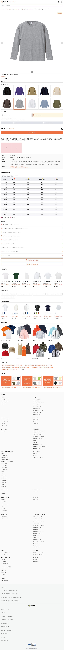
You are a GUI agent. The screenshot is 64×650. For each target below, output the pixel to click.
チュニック (35, 519)
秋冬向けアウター (5, 476)
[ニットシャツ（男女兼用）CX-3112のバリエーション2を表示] (47, 313)
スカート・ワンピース (5, 557)
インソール (4, 482)
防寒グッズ (4, 570)
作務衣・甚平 (35, 550)
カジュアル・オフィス (14, 167)
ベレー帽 (3, 503)
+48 (19, 281)
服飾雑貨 (3, 578)
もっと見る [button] (23, 369)
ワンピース (4, 561)
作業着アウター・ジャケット (39, 432)
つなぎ (34, 440)
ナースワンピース (36, 545)
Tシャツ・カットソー (19, 166)
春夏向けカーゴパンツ (37, 444)
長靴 (2, 473)
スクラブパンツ (5, 518)
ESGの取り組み (4, 640)
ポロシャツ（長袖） (37, 401)
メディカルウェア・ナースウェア (39, 514)
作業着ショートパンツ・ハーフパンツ (40, 446)
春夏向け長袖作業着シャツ (38, 434)
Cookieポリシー (4, 633)
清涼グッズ (4, 572)
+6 (61, 281)
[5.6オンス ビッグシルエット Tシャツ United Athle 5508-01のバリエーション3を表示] (59, 281)
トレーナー (4, 423)
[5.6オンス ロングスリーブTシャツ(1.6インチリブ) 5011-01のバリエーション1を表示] (34, 281)
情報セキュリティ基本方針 (7, 630)
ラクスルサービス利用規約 (7, 616)
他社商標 (3, 637)
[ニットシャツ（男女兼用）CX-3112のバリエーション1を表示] (45, 313)
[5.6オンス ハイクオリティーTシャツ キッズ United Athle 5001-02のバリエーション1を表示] (13, 281)
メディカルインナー (37, 546)
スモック (35, 442)
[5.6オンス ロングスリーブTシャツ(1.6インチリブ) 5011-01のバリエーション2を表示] (36, 281)
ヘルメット (4, 474)
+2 (51, 281)
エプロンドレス (36, 423)
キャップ (3, 431)
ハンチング (4, 499)
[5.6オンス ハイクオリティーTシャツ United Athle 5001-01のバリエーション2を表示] (4, 281)
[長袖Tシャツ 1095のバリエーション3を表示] (17, 313)
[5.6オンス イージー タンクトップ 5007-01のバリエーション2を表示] (25, 281)
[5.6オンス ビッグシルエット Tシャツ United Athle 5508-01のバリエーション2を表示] (57, 281)
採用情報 (3, 612)
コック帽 (3, 508)
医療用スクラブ (4, 514)
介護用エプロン (36, 535)
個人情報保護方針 (5, 623)
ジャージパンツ (5, 554)
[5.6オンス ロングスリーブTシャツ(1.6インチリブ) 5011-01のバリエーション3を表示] (38, 281)
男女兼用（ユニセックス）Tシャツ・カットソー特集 (42, 367)
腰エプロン (35, 421)
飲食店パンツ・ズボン (37, 489)
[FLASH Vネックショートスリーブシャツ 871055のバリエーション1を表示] (34, 313)
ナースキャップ (36, 543)
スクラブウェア (5, 516)
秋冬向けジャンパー (5, 459)
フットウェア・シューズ (37, 557)
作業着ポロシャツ (36, 414)
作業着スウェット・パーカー (7, 461)
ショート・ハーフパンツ (38, 457)
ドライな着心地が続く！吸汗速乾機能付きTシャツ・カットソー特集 (38, 365)
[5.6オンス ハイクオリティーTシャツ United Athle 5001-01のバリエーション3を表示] (7, 281)
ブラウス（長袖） (36, 408)
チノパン (35, 455)
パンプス (35, 559)
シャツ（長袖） (36, 404)
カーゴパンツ (4, 463)
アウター (2, 397)
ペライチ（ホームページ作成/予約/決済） (10, 600)
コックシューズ (36, 499)
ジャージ (2, 550)
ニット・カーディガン (37, 412)
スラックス (35, 453)
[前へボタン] (2, 43)
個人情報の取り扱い (5, 626)
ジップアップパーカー (6, 421)
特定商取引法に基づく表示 (7, 619)
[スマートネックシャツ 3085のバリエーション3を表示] (28, 313)
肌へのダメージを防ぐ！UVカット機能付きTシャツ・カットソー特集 (15, 367)
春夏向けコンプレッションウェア (39, 438)
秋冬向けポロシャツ (5, 478)
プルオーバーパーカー (6, 419)
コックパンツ (35, 491)
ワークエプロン (5, 469)
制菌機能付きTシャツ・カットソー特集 (9, 369)
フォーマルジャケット (6, 401)
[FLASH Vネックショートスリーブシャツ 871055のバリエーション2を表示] (36, 313)
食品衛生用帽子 (5, 510)
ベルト (3, 576)
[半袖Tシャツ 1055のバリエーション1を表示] (2, 313)
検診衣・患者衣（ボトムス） (39, 525)
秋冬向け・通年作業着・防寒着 (7, 451)
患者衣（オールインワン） (38, 531)
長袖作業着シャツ (5, 480)
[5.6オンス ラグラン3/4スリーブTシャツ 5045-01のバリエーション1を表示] (44, 281)
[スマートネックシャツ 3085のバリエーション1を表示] (24, 313)
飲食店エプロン (36, 417)
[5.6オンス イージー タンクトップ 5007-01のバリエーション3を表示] (28, 281)
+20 (40, 281)
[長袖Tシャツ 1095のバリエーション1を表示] (13, 313)
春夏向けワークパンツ (37, 448)
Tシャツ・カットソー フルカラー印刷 (54, 294)
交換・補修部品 (5, 580)
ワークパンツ (4, 465)
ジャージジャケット (5, 552)
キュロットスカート (5, 563)
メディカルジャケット (37, 518)
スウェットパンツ (5, 425)
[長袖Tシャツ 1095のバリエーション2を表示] (15, 313)
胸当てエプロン (36, 419)
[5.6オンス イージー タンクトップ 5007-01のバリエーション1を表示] (23, 281)
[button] (59, 13)
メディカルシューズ (37, 539)
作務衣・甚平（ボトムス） (38, 554)
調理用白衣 (4, 493)
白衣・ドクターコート (37, 516)
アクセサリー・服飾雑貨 (6, 566)
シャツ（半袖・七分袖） (38, 406)
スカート (3, 559)
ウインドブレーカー (5, 399)
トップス (34, 397)
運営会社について (5, 609)
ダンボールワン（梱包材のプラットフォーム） (11, 597)
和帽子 (3, 506)
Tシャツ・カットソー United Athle (8, 294)
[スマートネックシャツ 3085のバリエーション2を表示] (26, 313)
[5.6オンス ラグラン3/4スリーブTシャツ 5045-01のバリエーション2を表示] (47, 281)
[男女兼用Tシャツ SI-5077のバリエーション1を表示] (56, 313)
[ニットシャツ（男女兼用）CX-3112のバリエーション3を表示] (49, 313)
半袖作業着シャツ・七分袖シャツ (39, 436)
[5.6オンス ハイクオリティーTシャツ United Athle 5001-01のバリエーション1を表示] (2, 281)
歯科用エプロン (36, 537)
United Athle (12, 166)
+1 (40, 313)
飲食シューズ (35, 497)
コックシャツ (4, 491)
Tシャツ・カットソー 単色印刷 (8, 296)
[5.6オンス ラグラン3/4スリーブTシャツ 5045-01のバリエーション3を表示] (49, 281)
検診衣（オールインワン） (38, 533)
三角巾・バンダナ (5, 504)
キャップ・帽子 (4, 429)
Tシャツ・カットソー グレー (39, 294)
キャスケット (4, 501)
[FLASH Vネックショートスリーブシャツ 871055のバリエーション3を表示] (38, 313)
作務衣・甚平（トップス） (38, 552)
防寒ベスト (4, 486)
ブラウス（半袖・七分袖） (38, 410)
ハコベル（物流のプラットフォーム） (9, 593)
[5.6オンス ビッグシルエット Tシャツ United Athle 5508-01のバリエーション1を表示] (55, 281)
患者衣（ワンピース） (37, 527)
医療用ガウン (35, 529)
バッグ (3, 568)
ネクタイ (3, 574)
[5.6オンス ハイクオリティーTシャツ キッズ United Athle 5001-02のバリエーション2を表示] (15, 281)
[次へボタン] (62, 43)
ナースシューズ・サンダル (38, 541)
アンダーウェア (5, 467)
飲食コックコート (4, 489)
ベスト (3, 404)
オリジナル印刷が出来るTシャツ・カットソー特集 (12, 365)
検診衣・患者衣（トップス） (39, 521)
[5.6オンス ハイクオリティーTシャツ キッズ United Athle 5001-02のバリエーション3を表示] (17, 281)
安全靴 (3, 471)
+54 (9, 281)
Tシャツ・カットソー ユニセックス (24, 294)
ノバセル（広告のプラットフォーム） (9, 590)
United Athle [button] (3, 76)
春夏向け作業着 (36, 429)
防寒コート (4, 453)
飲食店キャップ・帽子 (5, 497)
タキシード (4, 402)
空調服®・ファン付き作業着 (38, 431)
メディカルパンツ (36, 523)
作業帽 (3, 484)
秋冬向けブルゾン (5, 457)
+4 (29, 313)
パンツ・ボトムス (36, 451)
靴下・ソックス (36, 561)
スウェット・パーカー (5, 417)
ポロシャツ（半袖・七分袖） (39, 402)
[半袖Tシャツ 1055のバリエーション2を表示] (4, 313)
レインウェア (4, 455)
